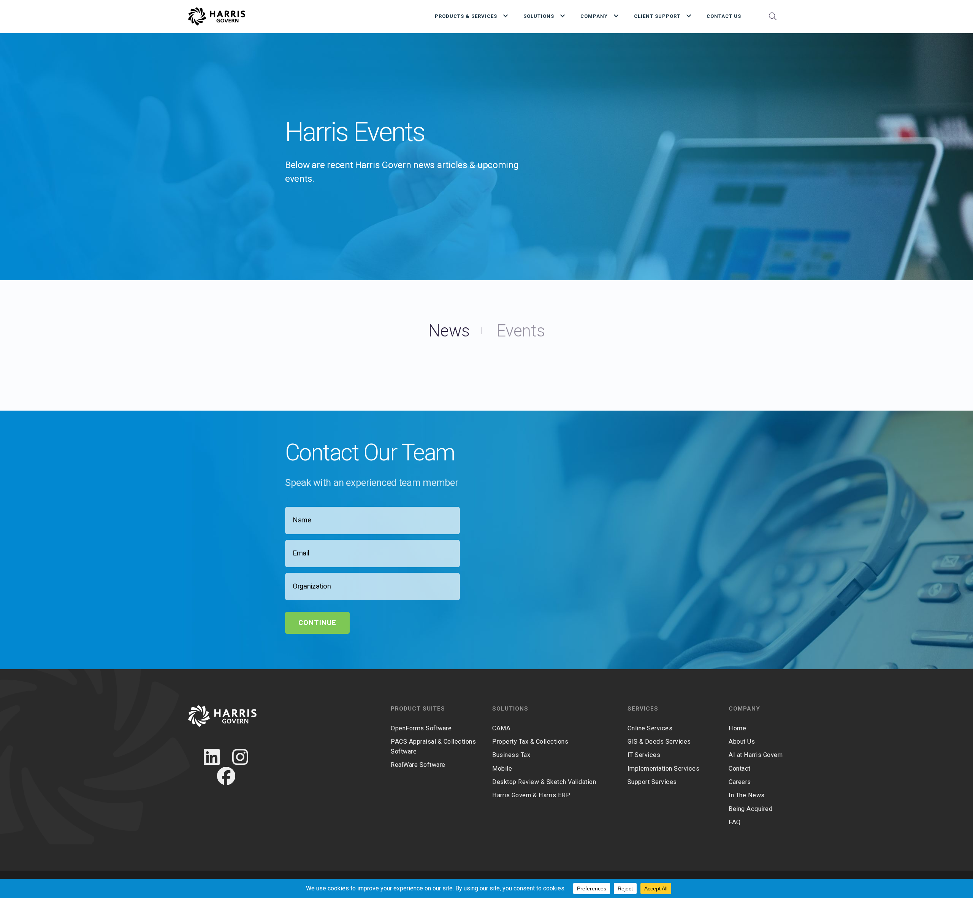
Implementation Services (664, 768)
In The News (747, 795)
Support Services (652, 781)
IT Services (644, 754)
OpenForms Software (421, 728)
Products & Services (466, 16)
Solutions (538, 16)
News (449, 331)
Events (520, 331)
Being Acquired (750, 808)
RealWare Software (418, 764)
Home (737, 728)
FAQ (735, 822)
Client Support (657, 16)
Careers (740, 781)
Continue (317, 623)
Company (594, 16)
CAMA (501, 728)
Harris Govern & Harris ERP (531, 795)
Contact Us (724, 16)
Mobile (502, 768)
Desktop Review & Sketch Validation (544, 781)
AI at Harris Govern (756, 754)
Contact (740, 768)
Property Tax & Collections (530, 741)
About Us (742, 741)
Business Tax (511, 754)
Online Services (650, 728)
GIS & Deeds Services (659, 741)
